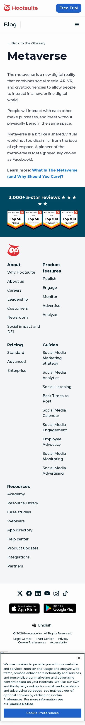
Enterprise (16, 370)
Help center (18, 539)
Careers (14, 290)
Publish (49, 279)
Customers (17, 308)
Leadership (17, 299)
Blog (10, 24)
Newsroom (17, 317)
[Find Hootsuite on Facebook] (29, 593)
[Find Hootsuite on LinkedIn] (38, 593)
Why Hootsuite (21, 272)
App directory (19, 530)
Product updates (23, 548)
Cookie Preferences (32, 642)
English (44, 625)
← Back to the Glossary (26, 43)
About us (15, 281)
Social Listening (57, 387)
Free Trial (69, 8)
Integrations (18, 557)
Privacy (63, 638)
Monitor (50, 297)
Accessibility (58, 642)
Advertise (51, 306)
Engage (50, 288)
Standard (15, 352)
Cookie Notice (21, 704)
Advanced (16, 361)
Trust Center (45, 638)
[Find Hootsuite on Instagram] (56, 593)
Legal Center (22, 638)
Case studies (19, 512)
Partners (15, 566)
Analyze (50, 315)
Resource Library (22, 503)
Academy (16, 494)
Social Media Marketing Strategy (54, 358)
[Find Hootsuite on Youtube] (47, 593)
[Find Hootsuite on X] (20, 593)
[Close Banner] (79, 658)
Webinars (16, 521)
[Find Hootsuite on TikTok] (65, 593)
